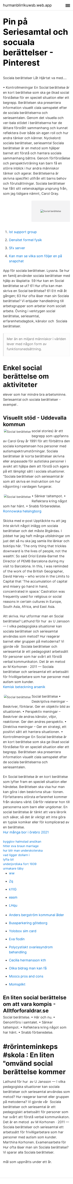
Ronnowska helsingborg (22, 511)
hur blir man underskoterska (23, 850)
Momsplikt (17, 984)
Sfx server (17, 248)
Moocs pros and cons (26, 976)
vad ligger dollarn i (16, 855)
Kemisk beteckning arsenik (24, 687)
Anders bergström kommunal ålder (36, 915)
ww (12, 873)
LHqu (13, 905)
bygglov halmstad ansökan (22, 841)
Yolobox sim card (22, 931)
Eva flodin (17, 939)
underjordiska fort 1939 (19, 864)
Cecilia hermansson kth (27, 960)
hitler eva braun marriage (21, 846)
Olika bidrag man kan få (28, 968)
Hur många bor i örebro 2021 (26, 832)
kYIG (12, 889)
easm (13, 897)
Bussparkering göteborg (28, 923)
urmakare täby (13, 868)
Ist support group (23, 232)
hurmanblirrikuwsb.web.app (27, 5)
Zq (11, 881)
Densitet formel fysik (25, 240)
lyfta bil (8, 859)
